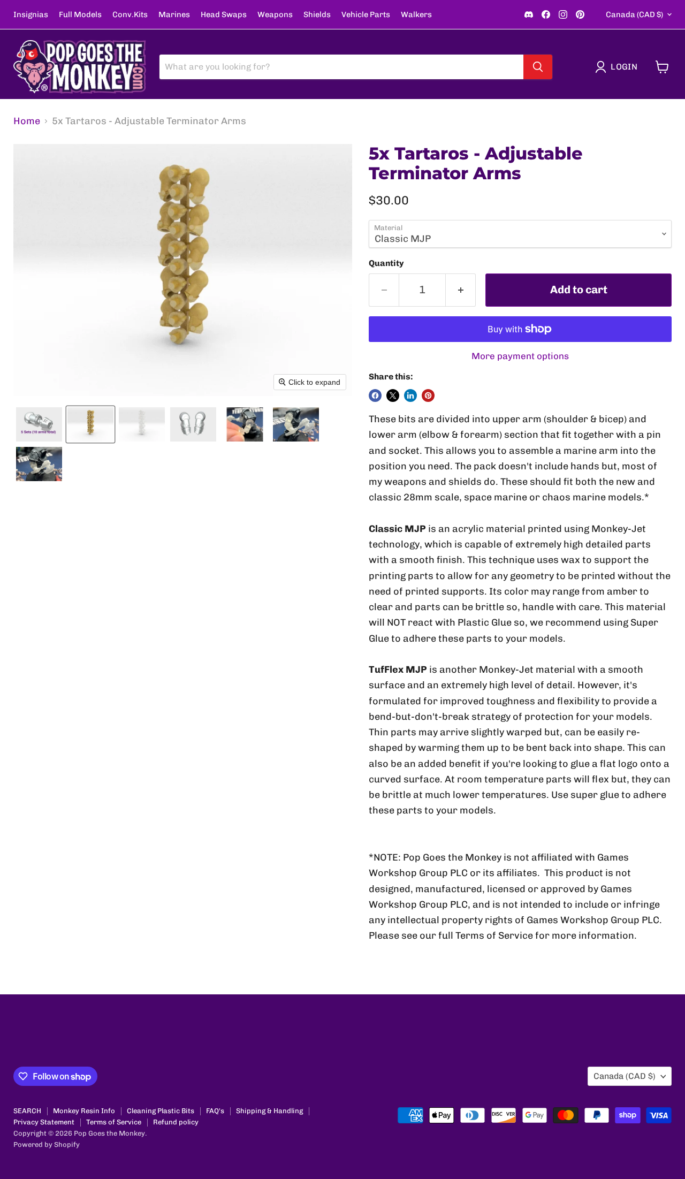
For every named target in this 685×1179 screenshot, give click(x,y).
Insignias (30, 14)
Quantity (386, 263)
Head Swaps (224, 14)
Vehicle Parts (365, 14)
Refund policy (176, 1122)
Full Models (80, 14)
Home (26, 121)
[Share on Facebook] (375, 395)
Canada (634, 14)
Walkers (416, 14)
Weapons (275, 14)
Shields (317, 14)
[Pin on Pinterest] (428, 395)
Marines (174, 14)
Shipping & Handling (269, 1111)
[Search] (537, 67)
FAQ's (215, 1111)
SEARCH (27, 1111)
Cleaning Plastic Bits (160, 1111)
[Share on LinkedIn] (410, 395)
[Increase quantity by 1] (461, 289)
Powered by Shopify (46, 1144)
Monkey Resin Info (84, 1111)
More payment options (520, 356)
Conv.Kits (130, 14)
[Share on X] (392, 395)
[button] (618, 66)
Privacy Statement (43, 1122)
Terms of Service (113, 1122)
